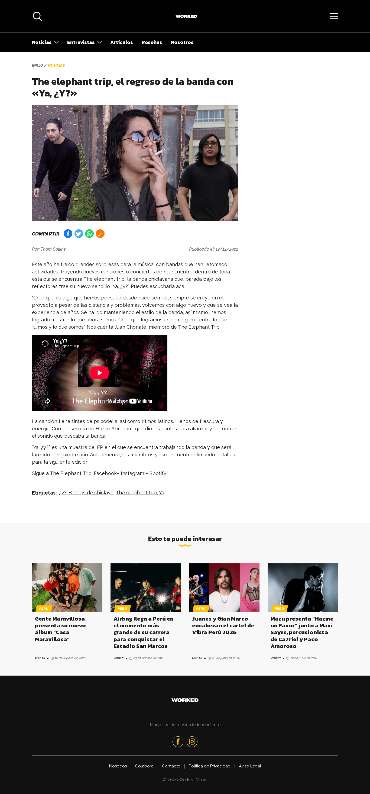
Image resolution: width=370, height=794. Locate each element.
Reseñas (152, 42)
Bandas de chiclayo (91, 492)
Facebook (105, 473)
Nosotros (182, 42)
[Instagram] (192, 741)
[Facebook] (178, 741)
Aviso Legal (250, 766)
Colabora (144, 766)
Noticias (42, 42)
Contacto (171, 766)
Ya (161, 492)
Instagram (132, 473)
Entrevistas (81, 42)
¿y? (63, 492)
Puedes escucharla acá (157, 286)
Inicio (37, 65)
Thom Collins (53, 249)
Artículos (121, 42)
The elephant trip (136, 492)
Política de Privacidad (210, 766)
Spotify (158, 473)
